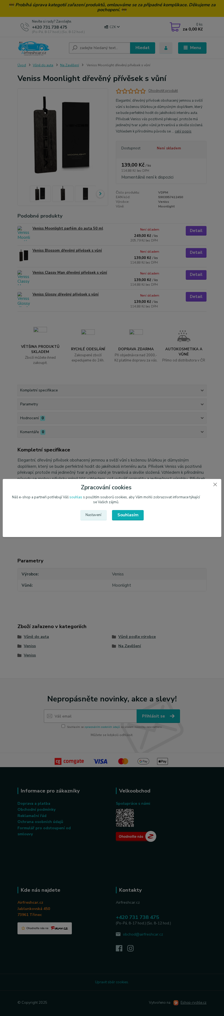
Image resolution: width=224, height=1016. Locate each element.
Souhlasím (127, 515)
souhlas (75, 497)
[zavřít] (215, 484)
